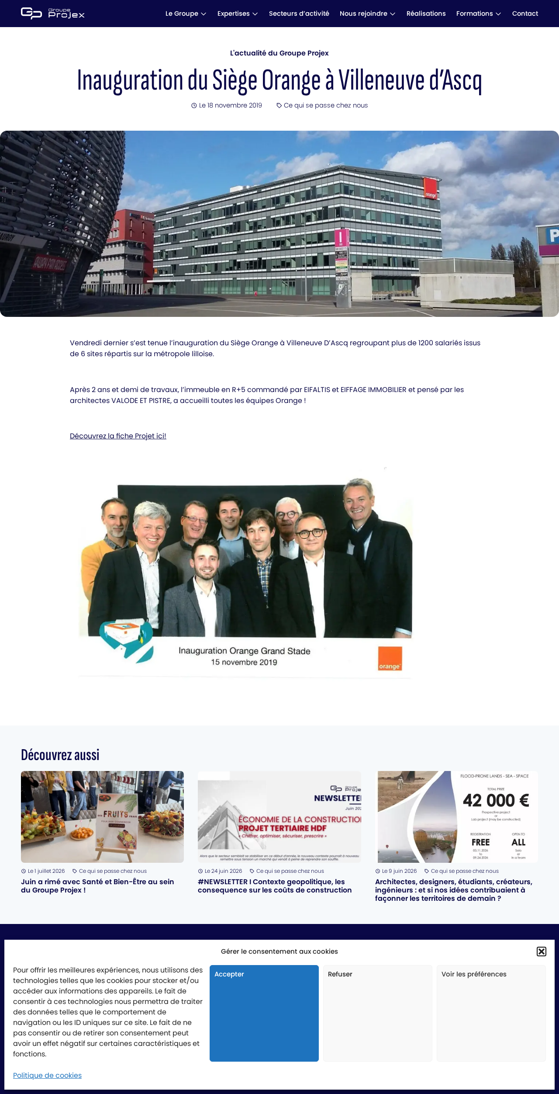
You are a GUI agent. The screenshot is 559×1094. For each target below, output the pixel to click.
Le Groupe (182, 13)
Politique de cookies (47, 1075)
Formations (474, 13)
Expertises (233, 13)
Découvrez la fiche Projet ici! (118, 436)
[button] (541, 951)
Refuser (340, 974)
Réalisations (426, 13)
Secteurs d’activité (299, 13)
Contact (525, 13)
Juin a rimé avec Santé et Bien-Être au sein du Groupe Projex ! (97, 886)
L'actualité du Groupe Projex (279, 53)
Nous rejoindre (363, 13)
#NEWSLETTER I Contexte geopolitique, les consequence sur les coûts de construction (275, 886)
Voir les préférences (474, 974)
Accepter (229, 974)
